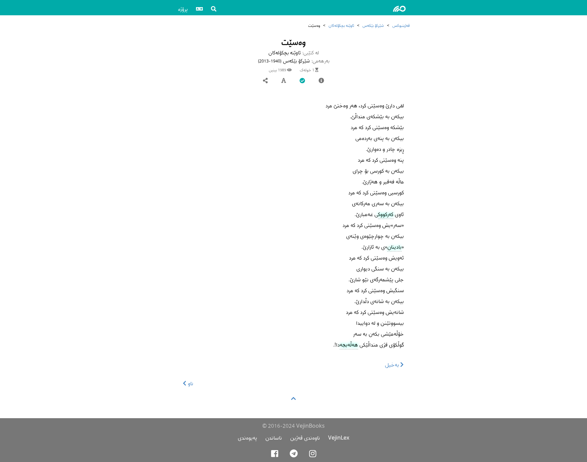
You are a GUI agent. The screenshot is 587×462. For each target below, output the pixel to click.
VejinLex (338, 437)
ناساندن (273, 437)
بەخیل (393, 364)
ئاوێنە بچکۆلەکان (341, 25)
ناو (189, 383)
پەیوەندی (247, 437)
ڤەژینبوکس (401, 25)
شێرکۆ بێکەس (373, 25)
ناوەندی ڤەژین (305, 437)
